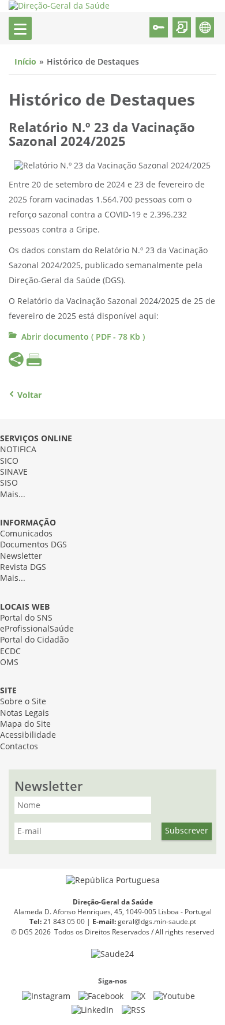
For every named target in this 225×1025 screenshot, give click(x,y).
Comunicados (26, 534)
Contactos (19, 747)
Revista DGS (23, 567)
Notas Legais (24, 713)
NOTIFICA (18, 450)
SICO (9, 461)
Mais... (12, 495)
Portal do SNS (26, 618)
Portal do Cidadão (34, 640)
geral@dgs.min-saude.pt (157, 922)
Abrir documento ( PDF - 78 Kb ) (83, 337)
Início (25, 62)
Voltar (29, 395)
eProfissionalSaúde (37, 629)
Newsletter (21, 556)
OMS (9, 662)
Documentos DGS (33, 545)
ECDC (10, 651)
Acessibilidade (28, 735)
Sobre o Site (23, 702)
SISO (9, 483)
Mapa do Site (25, 724)
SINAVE (14, 472)
